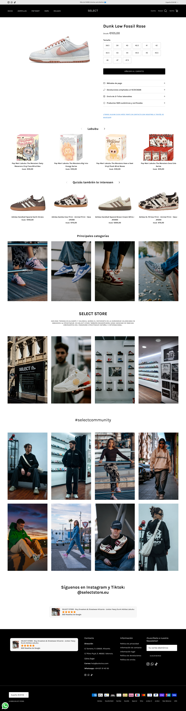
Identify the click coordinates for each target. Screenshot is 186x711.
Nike (141, 701)
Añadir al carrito (134, 71)
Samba (118, 701)
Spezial (134, 701)
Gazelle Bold (109, 701)
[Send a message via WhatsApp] (5, 706)
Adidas (99, 701)
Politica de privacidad (129, 644)
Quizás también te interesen (93, 182)
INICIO (10, 11)
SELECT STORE (19, 701)
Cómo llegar (89, 658)
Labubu (93, 128)
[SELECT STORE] (93, 11)
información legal (127, 651)
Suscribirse (155, 656)
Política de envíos (127, 659)
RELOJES (57, 11)
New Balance (166, 701)
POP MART (36, 11)
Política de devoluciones (130, 655)
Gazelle (126, 701)
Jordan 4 (149, 701)
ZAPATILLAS (22, 11)
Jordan (157, 701)
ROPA (47, 11)
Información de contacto (130, 647)
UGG (175, 701)
